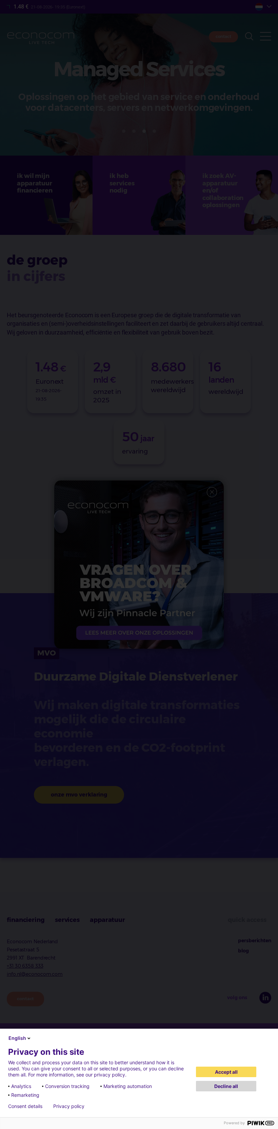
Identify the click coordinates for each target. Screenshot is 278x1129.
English (17, 1038)
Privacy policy (68, 1106)
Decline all (226, 1086)
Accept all (226, 1072)
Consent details (25, 1106)
